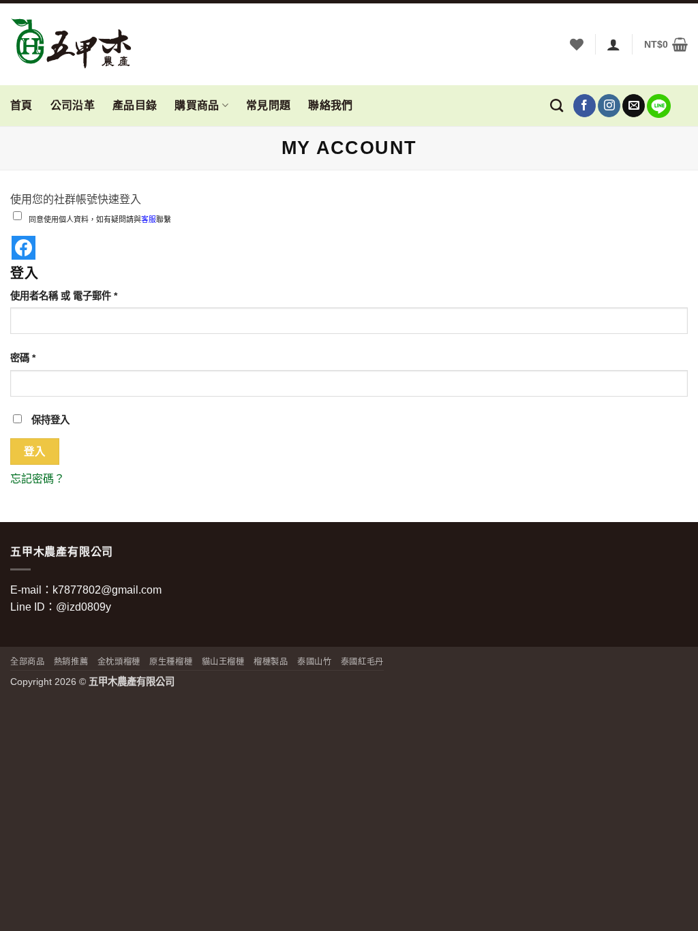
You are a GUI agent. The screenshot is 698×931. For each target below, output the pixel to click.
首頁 (21, 105)
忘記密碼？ (37, 479)
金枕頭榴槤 (118, 662)
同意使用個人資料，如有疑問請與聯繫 (100, 219)
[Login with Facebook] (23, 248)
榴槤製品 (271, 662)
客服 (148, 219)
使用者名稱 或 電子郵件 (68, 297)
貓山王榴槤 (223, 662)
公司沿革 (72, 105)
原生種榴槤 (170, 662)
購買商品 (196, 105)
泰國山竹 (314, 662)
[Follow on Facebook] (584, 105)
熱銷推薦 (71, 662)
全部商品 (27, 662)
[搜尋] (556, 105)
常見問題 (268, 105)
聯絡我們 (330, 105)
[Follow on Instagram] (609, 105)
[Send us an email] (633, 105)
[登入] (613, 44)
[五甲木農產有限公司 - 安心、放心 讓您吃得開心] (78, 44)
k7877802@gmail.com (107, 590)
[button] (666, 44)
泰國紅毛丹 (362, 662)
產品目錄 (134, 105)
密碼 (27, 359)
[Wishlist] (576, 44)
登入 (35, 451)
